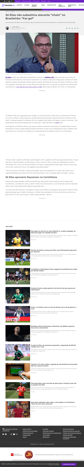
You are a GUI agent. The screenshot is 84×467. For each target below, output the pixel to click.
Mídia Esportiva (61, 5)
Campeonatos (51, 5)
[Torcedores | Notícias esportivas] (8, 5)
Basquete (46, 437)
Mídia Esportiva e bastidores (52, 433)
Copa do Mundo (34, 5)
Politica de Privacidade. (53, 464)
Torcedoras (46, 435)
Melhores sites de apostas (71, 431)
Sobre (48, 1)
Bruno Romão (15, 26)
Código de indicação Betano (72, 433)
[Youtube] (9, 1)
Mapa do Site (18, 1)
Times (43, 5)
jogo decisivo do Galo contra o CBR (29, 87)
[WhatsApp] (17, 434)
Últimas (26, 5)
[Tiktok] (8, 435)
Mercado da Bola (72, 5)
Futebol (12, 11)
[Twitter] (4, 1)
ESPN (57, 123)
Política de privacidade (26, 1)
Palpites (81, 5)
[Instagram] (7, 1)
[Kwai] (12, 1)
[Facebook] (2, 1)
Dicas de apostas (68, 429)
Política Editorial (36, 1)
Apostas (19, 5)
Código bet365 (67, 435)
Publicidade (43, 1)
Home (7, 11)
